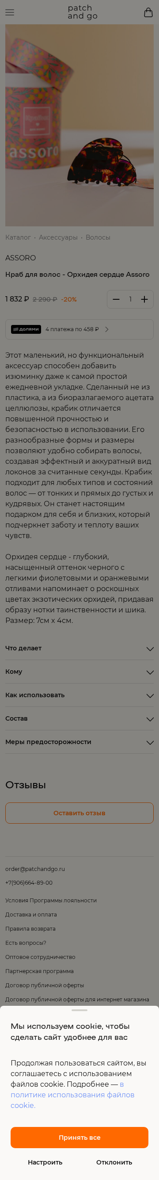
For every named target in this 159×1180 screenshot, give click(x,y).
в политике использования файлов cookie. (73, 1095)
